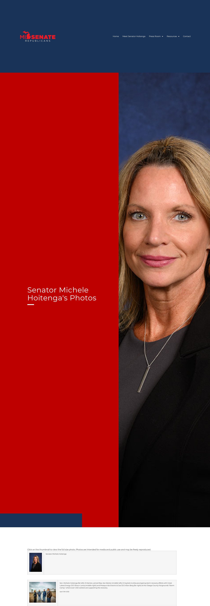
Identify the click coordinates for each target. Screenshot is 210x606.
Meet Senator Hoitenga (133, 36)
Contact (187, 36)
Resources (172, 36)
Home (116, 36)
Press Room (155, 36)
